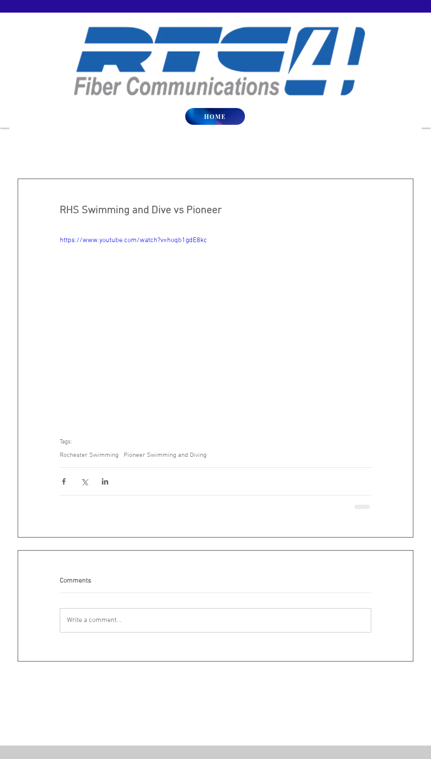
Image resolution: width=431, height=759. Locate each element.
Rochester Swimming (89, 455)
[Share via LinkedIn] (105, 481)
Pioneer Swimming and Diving (165, 455)
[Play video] (215, 322)
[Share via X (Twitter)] (84, 481)
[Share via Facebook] (64, 481)
